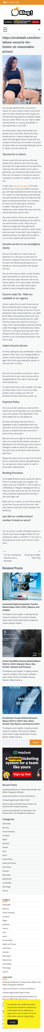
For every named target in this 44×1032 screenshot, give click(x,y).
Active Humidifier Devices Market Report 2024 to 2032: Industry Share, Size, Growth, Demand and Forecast (21, 664)
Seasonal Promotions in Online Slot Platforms (18, 796)
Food (4, 851)
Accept (12, 1022)
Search (35, 742)
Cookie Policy (29, 1016)
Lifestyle (5, 871)
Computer (6, 835)
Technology (6, 886)
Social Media (6, 882)
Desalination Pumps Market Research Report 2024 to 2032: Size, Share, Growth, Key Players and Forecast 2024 (20, 721)
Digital (4, 839)
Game (4, 855)
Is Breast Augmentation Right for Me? (16, 800)
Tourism (5, 890)
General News (7, 859)
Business (5, 827)
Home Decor (6, 867)
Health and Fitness (9, 863)
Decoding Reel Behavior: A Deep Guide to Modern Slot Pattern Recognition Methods (21, 790)
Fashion (5, 847)
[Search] (39, 29)
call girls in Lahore (20, 185)
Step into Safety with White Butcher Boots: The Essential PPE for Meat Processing (19, 805)
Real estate (6, 875)
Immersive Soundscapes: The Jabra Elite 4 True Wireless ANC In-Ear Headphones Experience (19, 811)
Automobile (6, 823)
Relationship (6, 878)
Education (6, 843)
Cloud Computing (8, 831)
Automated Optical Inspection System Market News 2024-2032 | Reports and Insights (20, 607)
